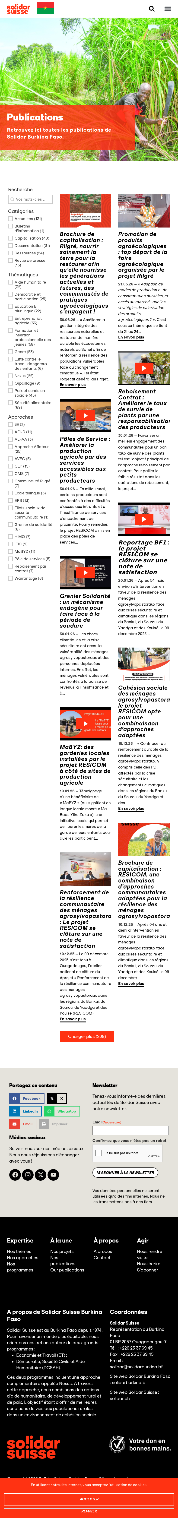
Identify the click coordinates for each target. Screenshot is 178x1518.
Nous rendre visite (149, 1254)
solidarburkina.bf (129, 1382)
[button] (152, 9)
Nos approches (22, 1257)
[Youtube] (53, 1175)
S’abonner (147, 1270)
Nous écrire (148, 1263)
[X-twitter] (40, 1175)
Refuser (89, 1511)
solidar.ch (120, 1398)
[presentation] (127, 1153)
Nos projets (62, 1251)
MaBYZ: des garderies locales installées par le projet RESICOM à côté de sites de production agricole (85, 765)
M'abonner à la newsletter (125, 1172)
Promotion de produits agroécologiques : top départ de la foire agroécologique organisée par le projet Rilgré (142, 255)
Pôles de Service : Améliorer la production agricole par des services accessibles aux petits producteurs (85, 460)
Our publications (67, 1270)
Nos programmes (20, 1267)
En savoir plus (73, 384)
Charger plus (87, 1036)
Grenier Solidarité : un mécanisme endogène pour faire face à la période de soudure (85, 611)
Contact (102, 1257)
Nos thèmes (19, 1251)
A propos (103, 1251)
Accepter (89, 1499)
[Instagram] (28, 1175)
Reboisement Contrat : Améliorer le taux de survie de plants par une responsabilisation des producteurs (145, 409)
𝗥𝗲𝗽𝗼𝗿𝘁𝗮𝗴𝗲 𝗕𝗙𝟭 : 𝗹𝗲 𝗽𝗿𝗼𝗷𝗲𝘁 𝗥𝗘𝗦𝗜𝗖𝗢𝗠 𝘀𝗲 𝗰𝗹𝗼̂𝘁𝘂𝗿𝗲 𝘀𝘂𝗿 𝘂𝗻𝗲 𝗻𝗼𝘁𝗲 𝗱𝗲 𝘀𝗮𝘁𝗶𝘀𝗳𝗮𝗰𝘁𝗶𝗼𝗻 (143, 557)
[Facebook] (15, 1175)
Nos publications (63, 1260)
